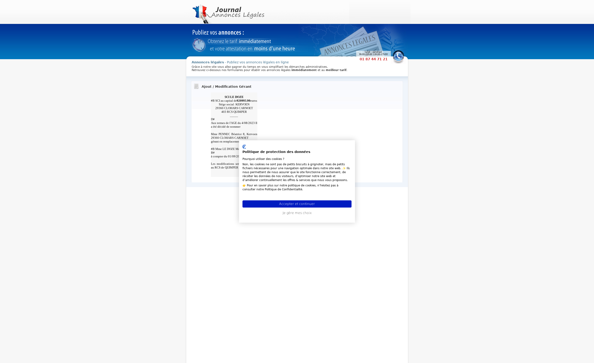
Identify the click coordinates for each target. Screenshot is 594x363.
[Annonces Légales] (228, 11)
